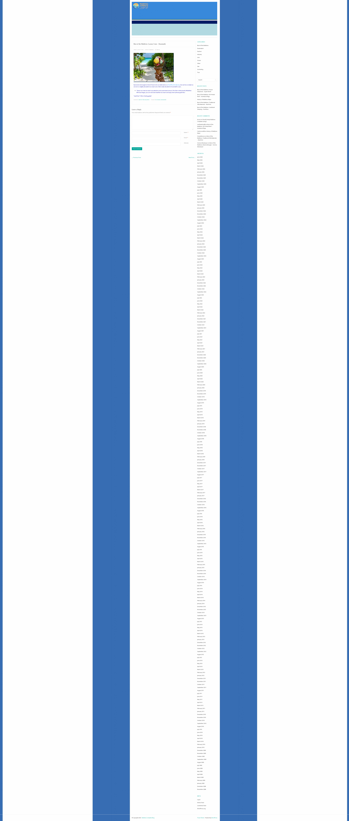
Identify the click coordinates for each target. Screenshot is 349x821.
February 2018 (201, 456)
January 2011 (200, 711)
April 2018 (199, 451)
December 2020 (201, 355)
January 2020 (200, 388)
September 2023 (201, 256)
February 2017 (201, 492)
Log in (198, 799)
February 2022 (201, 313)
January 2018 (200, 459)
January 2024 (200, 244)
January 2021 (200, 352)
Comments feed (201, 805)
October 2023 (200, 253)
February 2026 (201, 169)
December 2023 (201, 247)
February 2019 (201, 421)
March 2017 (200, 489)
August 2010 (200, 726)
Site (198, 66)
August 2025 (200, 187)
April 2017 (199, 486)
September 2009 (201, 759)
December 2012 (201, 642)
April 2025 (199, 199)
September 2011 (201, 687)
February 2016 (201, 528)
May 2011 (199, 699)
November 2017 (201, 465)
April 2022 (199, 307)
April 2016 (199, 522)
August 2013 (200, 618)
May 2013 (199, 627)
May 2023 (199, 268)
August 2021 (200, 331)
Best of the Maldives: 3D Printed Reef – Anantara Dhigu (205, 126)
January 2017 (200, 495)
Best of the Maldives (144, 99)
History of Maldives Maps (204, 99)
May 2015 (199, 555)
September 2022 (201, 292)
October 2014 (200, 576)
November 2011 (201, 681)
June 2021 (199, 337)
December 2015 (201, 534)
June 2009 (199, 768)
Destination (200, 48)
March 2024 (200, 238)
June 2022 (199, 301)
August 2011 (200, 690)
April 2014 (199, 594)
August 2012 (200, 654)
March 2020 (200, 382)
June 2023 (199, 265)
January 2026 (200, 172)
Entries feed (200, 802)
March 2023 (200, 274)
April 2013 (199, 630)
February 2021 (201, 349)
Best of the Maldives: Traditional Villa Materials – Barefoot (207, 138)
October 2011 (200, 684)
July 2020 (199, 370)
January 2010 (200, 747)
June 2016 (199, 516)
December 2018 (201, 427)
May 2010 (199, 735)
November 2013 (201, 609)
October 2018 (200, 433)
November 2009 (201, 753)
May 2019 (199, 412)
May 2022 (199, 304)
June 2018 (199, 445)
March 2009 (200, 777)
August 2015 (200, 546)
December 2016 (201, 498)
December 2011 (201, 678)
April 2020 (199, 379)
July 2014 (199, 585)
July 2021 (199, 334)
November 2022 (201, 286)
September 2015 (201, 543)
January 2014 (200, 603)
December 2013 (201, 606)
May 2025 (199, 196)
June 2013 (199, 624)
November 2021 (201, 322)
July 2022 (199, 298)
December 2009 (201, 750)
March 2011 (200, 705)
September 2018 (201, 436)
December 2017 (201, 462)
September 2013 (201, 615)
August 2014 (200, 582)
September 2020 (201, 364)
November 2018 (201, 430)
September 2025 (201, 184)
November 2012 (201, 645)
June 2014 (199, 588)
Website (186, 143)
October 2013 (200, 612)
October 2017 (200, 468)
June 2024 (199, 229)
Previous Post (136, 157)
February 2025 (201, 205)
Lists (198, 57)
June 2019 (199, 409)
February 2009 (201, 780)
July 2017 (199, 477)
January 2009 (200, 783)
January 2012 (200, 675)
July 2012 (199, 657)
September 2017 (201, 471)
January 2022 (200, 316)
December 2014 (201, 570)
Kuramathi (163, 99)
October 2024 (200, 217)
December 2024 (201, 211)
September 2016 (201, 507)
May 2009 (199, 771)
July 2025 (199, 190)
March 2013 (200, 633)
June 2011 (199, 696)
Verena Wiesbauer (202, 143)
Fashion (199, 51)
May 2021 (199, 340)
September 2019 (201, 400)
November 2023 (201, 250)
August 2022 (200, 295)
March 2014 (200, 597)
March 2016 (200, 525)
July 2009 (199, 765)
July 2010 (199, 729)
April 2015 (199, 558)
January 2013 (200, 639)
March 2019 (200, 418)
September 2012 (201, 651)
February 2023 (201, 277)
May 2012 (199, 663)
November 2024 (201, 214)
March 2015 (200, 561)
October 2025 (200, 181)
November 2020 (201, 358)
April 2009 (199, 774)
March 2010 (200, 741)
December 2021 (201, 319)
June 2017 (199, 480)
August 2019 (200, 403)
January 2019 (200, 424)
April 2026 (199, 163)
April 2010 (199, 738)
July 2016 (199, 513)
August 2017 (200, 474)
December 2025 (201, 175)
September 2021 (201, 328)
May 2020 (199, 376)
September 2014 (201, 579)
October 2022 (200, 289)
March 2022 (200, 310)
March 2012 (200, 669)
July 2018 (199, 442)
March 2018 (200, 453)
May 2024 (199, 232)
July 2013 (199, 621)
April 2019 (199, 415)
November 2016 (201, 501)
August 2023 (200, 259)
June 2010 (199, 732)
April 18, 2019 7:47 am (138, 49)
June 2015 (199, 552)
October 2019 (200, 397)
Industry (199, 54)
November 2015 (201, 537)
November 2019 (201, 394)
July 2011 (199, 693)
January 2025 (200, 208)
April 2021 (199, 343)
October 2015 (200, 540)
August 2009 (200, 762)
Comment (184, 116)
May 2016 (199, 519)
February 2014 (201, 600)
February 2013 (201, 636)
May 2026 (199, 160)
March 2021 (200, 346)
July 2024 (199, 226)
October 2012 (200, 648)
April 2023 (199, 271)
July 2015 (199, 549)
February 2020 (201, 385)
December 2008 (201, 786)
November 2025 (201, 178)
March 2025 (200, 202)
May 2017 (199, 483)
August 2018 (200, 439)
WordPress (214, 818)
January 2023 (200, 280)
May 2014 (199, 591)
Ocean (199, 60)
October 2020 (200, 361)
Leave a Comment (149, 49)
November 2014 (201, 573)
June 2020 (199, 373)
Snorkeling (200, 69)
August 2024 (200, 223)
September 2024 (201, 220)
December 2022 (201, 283)
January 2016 (200, 531)
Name (185, 132)
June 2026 (199, 157)
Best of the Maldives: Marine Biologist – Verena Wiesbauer (207, 145)
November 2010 (201, 717)
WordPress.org (201, 808)
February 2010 (201, 744)
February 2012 (201, 672)
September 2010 (201, 723)
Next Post (192, 157)
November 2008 (201, 789)
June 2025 (199, 193)
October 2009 (200, 756)
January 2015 (200, 567)
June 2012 (199, 660)
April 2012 (199, 666)
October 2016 (200, 504)
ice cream (157, 99)
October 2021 (200, 325)
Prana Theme (200, 818)
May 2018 (199, 448)
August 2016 (200, 510)
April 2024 (199, 235)
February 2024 (201, 241)
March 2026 (200, 166)
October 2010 (200, 720)
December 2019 (201, 391)
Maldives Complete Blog (148, 818)
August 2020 (200, 367)
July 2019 (199, 406)
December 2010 (201, 714)
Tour (198, 72)
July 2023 (199, 262)
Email (185, 137)
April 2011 (199, 702)
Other (198, 63)
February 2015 (201, 564)
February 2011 (201, 708)
